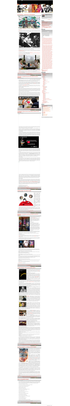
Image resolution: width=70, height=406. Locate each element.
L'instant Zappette (30, 74)
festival (43, 25)
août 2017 (51, 51)
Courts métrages (44, 87)
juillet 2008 (44, 68)
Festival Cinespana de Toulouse (46, 108)
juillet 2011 (50, 62)
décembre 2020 (46, 45)
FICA (39, 108)
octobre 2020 (51, 45)
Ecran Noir (44, 113)
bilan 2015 (44, 95)
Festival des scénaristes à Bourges (46, 110)
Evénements (30, 265)
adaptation (43, 21)
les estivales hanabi (27, 73)
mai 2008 (48, 68)
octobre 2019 (49, 47)
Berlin (43, 78)
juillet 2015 (48, 55)
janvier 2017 (45, 52)
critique (45, 24)
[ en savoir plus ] (49, 19)
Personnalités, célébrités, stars (45, 102)
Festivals (29, 188)
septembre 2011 (46, 62)
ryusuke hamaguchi (35, 73)
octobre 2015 (51, 54)
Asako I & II (29, 70)
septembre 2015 (43, 55)
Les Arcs (44, 82)
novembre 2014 (46, 56)
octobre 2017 (46, 51)
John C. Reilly (36, 276)
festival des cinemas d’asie (29, 108)
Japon (40, 108)
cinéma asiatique (23, 108)
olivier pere (37, 344)
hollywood (46, 26)
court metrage (49, 23)
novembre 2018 (44, 49)
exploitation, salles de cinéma (45, 73)
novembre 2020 (48, 45)
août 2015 (46, 55)
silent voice (40, 73)
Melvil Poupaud (30, 312)
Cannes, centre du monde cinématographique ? (47, 99)
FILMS (21, 4)
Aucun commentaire (33, 345)
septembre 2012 (49, 60)
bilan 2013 (44, 94)
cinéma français (46, 23)
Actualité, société (44, 86)
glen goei (31, 264)
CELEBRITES (24, 4)
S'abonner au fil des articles (44, 70)
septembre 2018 (50, 49)
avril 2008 (50, 68)
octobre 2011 (43, 62)
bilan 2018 (44, 97)
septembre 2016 (46, 53)
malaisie (29, 376)
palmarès (50, 26)
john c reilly (26, 344)
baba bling (23, 264)
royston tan (40, 264)
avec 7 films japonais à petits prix (34, 52)
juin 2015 (50, 55)
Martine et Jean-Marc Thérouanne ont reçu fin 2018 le (29, 181)
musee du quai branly (36, 264)
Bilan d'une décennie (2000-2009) (46, 98)
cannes (46, 22)
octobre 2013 (47, 58)
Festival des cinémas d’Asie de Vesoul (35, 108)
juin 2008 (46, 68)
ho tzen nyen (33, 264)
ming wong (31, 376)
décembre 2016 (48, 52)
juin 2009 (48, 66)
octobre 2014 (49, 56)
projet (46, 27)
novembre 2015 (48, 54)
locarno (30, 344)
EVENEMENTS (29, 4)
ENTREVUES (32, 4)
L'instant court (44, 89)
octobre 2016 (43, 53)
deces (46, 24)
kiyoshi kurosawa (19, 73)
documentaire (49, 24)
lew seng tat (27, 376)
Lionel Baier (31, 313)
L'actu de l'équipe (43, 91)
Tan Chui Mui (35, 376)
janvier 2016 (43, 54)
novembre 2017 (43, 51)
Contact (51, 405)
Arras (43, 77)
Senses (24, 70)
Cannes (29, 402)
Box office (43, 22)
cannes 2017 (43, 23)
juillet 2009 (46, 66)
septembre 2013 (50, 58)
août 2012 (51, 60)
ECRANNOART (35, 4)
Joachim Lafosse (23, 344)
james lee (25, 376)
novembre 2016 (51, 52)
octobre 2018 (47, 49)
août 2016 (48, 53)
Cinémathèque (44, 74)
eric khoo (26, 108)
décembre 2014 (43, 56)
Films (28, 74)
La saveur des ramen (23, 73)
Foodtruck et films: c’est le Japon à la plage (24, 190)
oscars (48, 26)
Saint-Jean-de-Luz (44, 83)
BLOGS (37, 4)
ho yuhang (23, 376)
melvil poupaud (35, 344)
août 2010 (46, 64)
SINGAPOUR (33, 376)
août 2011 (48, 62)
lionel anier (28, 344)
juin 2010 (50, 64)
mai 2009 (50, 66)
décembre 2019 (43, 47)
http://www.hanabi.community (30, 210)
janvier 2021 (43, 45)
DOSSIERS (27, 4)
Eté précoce (20, 30)
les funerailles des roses (31, 73)
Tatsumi (25, 84)
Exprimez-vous (37, 345)
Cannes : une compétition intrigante (23, 379)
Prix (44, 27)
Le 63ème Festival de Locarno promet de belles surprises (26, 267)
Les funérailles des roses (21, 50)
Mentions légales (48, 405)
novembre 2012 (43, 60)
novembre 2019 (46, 47)
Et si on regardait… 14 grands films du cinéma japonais (26, 14)
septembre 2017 (49, 51)
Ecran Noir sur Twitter (45, 115)
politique (43, 27)
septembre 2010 (43, 64)
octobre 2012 (46, 60)
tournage (49, 27)
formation (43, 90)
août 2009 (44, 66)
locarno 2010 (32, 344)
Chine (24, 264)
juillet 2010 (48, 64)
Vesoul (31, 188)
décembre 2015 (46, 54)
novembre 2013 (44, 58)
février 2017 (43, 52)
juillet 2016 (50, 53)
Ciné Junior (44, 106)
